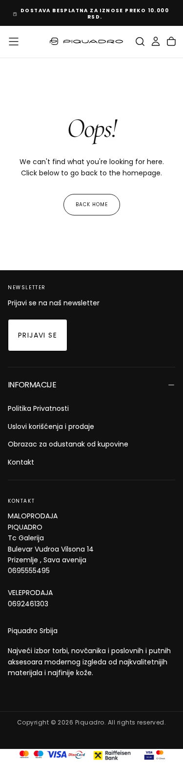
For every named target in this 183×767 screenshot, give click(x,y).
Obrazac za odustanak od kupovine (68, 444)
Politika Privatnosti (38, 408)
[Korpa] (171, 41)
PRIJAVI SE (37, 335)
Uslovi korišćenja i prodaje (51, 426)
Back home (92, 204)
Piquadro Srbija (33, 631)
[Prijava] (156, 41)
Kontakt (21, 462)
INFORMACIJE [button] (32, 384)
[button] (14, 41)
